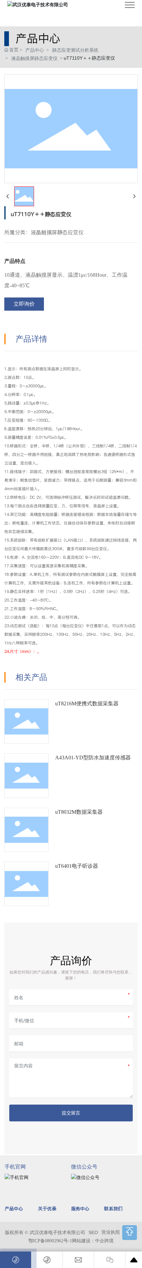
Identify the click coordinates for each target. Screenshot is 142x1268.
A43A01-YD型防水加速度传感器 (93, 757)
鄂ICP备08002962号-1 (50, 1240)
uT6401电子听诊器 (76, 866)
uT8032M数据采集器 (79, 812)
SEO (93, 1232)
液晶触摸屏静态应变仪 (34, 58)
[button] (129, 1232)
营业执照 (110, 1232)
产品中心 (34, 50)
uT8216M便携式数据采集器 (87, 703)
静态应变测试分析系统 (75, 50)
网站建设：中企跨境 (93, 1240)
